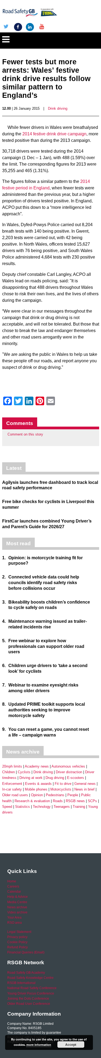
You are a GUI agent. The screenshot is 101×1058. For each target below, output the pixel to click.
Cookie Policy (17, 942)
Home (11, 881)
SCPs (92, 801)
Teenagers (62, 807)
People (72, 795)
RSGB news (75, 801)
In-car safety (12, 789)
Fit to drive (63, 784)
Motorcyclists (60, 789)
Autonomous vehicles (68, 766)
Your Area (14, 917)
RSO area (14, 923)
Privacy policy (17, 937)
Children (8, 772)
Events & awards (38, 784)
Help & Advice (17, 897)
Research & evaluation (32, 801)
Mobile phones (36, 789)
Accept (70, 1044)
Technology (42, 807)
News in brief (84, 789)
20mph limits (12, 766)
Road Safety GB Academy (26, 973)
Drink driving (57, 108)
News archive (17, 907)
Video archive (17, 912)
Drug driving (55, 778)
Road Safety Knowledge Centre (30, 978)
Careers (13, 886)
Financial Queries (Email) (25, 952)
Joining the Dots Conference (28, 998)
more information (38, 1045)
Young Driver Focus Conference (30, 993)
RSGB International (21, 983)
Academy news (37, 766)
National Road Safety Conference (32, 988)
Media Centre (17, 902)
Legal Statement (19, 932)
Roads (58, 801)
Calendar (14, 891)
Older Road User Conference (28, 1004)
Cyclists (24, 772)
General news (85, 784)
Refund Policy (17, 947)
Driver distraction (69, 772)
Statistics (22, 807)
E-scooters (75, 778)
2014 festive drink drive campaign (54, 134)
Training (79, 807)
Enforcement (12, 784)
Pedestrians (55, 795)
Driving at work (31, 778)
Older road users (15, 795)
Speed (7, 807)
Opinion (37, 795)
